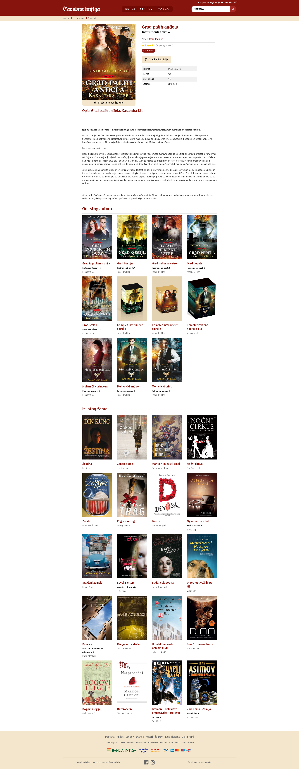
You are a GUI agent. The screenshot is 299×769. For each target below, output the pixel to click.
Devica (156, 521)
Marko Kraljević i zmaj (166, 464)
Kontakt (163, 743)
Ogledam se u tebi (198, 521)
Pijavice (87, 644)
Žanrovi (92, 18)
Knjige (130, 9)
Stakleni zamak (92, 582)
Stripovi (146, 9)
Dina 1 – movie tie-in (200, 644)
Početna (110, 736)
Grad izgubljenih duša (96, 263)
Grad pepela (194, 263)
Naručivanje (153, 743)
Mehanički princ (162, 386)
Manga (163, 9)
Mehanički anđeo (128, 386)
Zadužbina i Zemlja (199, 709)
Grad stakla (89, 325)
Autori (66, 18)
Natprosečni (125, 709)
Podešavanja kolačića (184, 743)
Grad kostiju (125, 263)
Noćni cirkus (195, 464)
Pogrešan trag (126, 521)
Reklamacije (141, 743)
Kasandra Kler (156, 39)
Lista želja (227, 2)
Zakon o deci (125, 464)
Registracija (214, 2)
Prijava (203, 2)
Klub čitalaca (172, 736)
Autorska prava (111, 743)
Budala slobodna (163, 582)
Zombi (86, 521)
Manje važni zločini (129, 644)
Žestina (87, 464)
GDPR (171, 743)
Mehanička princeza (95, 386)
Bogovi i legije (91, 709)
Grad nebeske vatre (164, 263)
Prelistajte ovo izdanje (110, 102)
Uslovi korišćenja (127, 743)
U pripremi (79, 18)
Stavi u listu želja (158, 59)
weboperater (206, 762)
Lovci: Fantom (126, 582)
